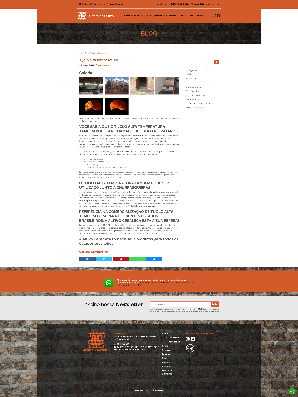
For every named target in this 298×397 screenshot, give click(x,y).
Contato (199, 16)
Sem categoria (103, 65)
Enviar (214, 304)
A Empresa (171, 16)
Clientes (183, 16)
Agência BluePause (156, 390)
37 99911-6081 (166, 4)
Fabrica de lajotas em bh (195, 107)
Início (81, 53)
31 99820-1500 (212, 4)
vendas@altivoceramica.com (131, 349)
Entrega (166, 354)
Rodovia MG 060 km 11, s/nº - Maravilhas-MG (102, 4)
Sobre (165, 346)
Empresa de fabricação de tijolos (198, 103)
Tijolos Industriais (132, 16)
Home (165, 334)
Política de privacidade (194, 309)
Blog (191, 16)
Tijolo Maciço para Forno (195, 95)
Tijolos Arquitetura (153, 16)
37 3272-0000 (183, 4)
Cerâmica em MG (192, 99)
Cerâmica (189, 74)
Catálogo (166, 366)
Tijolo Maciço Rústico (194, 91)
